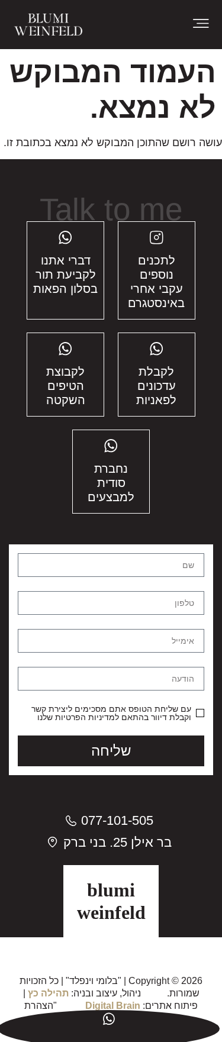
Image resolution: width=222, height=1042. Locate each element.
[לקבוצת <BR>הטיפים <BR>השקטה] (65, 349)
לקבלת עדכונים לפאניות (156, 386)
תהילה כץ (48, 993)
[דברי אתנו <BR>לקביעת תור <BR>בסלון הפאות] (65, 237)
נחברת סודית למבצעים (111, 483)
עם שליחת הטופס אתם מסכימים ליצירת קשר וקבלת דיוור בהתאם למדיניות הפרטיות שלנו (111, 713)
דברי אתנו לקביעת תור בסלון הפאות (65, 274)
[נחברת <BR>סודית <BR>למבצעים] (111, 446)
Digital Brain (112, 1006)
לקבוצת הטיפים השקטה (65, 386)
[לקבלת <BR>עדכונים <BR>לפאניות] (156, 349)
